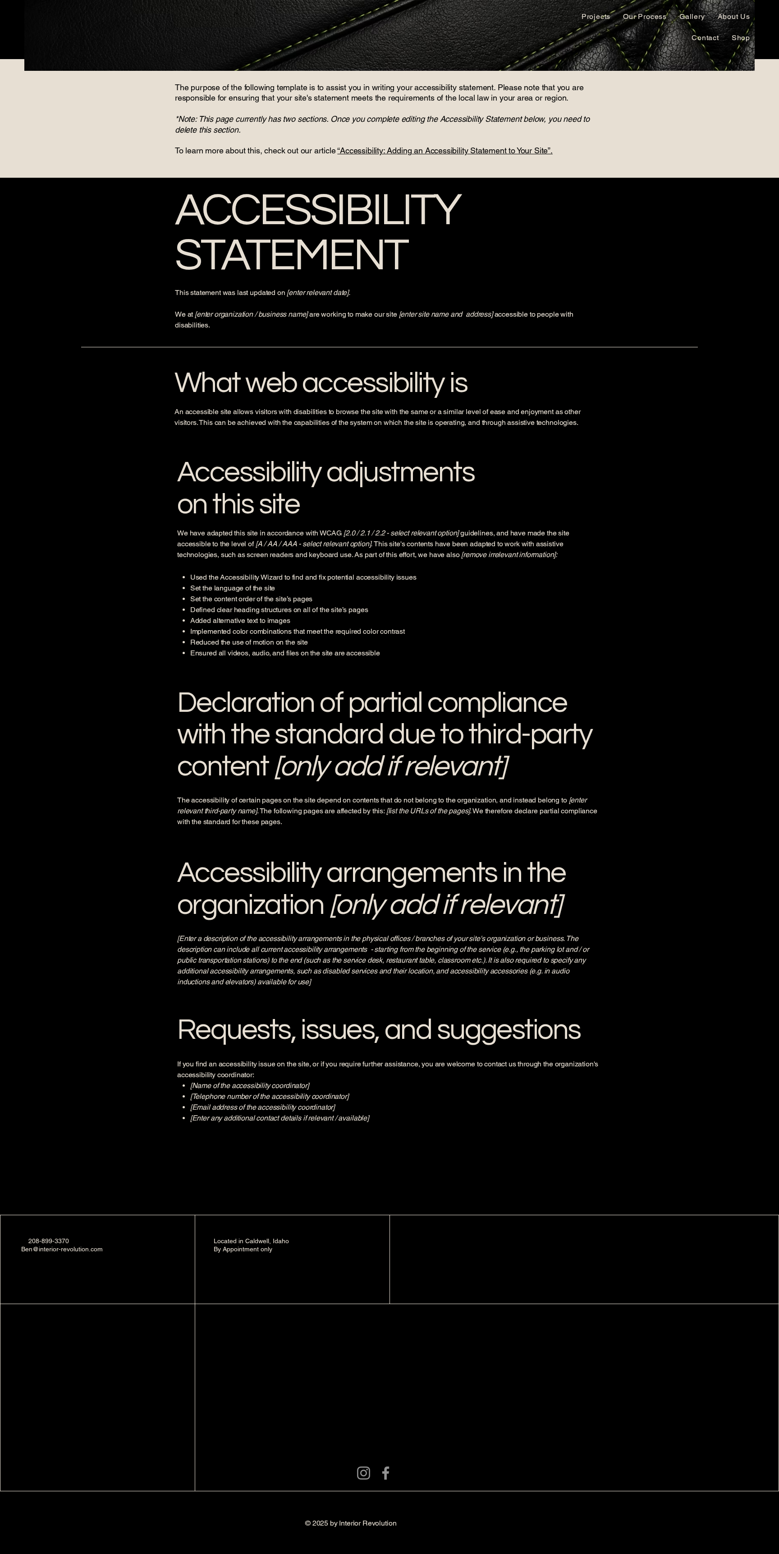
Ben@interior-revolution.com (62, 1249)
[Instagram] (363, 1473)
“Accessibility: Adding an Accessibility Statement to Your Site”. (444, 150)
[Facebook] (385, 1473)
